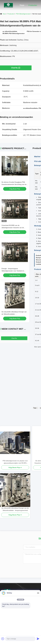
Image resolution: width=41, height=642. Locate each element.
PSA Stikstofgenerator (23, 14)
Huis (4, 14)
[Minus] (38, 593)
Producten (32, 5)
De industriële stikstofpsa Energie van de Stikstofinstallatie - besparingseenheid (14, 314)
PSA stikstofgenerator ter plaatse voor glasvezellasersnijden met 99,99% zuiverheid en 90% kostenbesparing (15, 462)
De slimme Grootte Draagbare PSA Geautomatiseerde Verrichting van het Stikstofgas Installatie (14, 184)
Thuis (22, 5)
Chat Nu (14, 68)
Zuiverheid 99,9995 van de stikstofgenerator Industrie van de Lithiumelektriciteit (13, 227)
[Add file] (2, 638)
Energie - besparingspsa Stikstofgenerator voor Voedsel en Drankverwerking (13, 271)
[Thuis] (8, 5)
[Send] (38, 638)
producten (10, 14)
